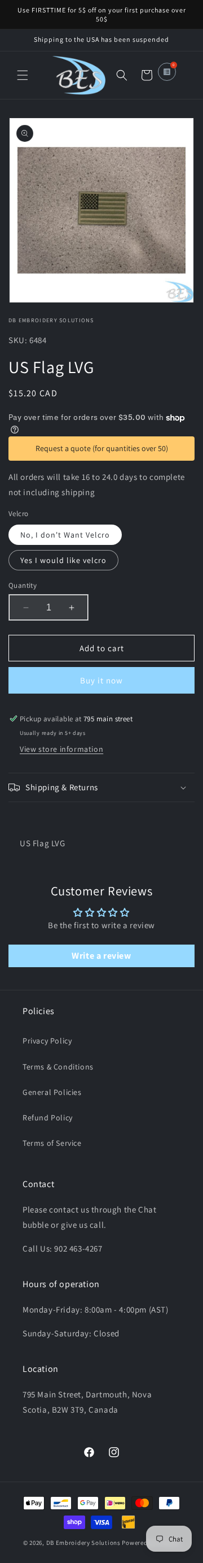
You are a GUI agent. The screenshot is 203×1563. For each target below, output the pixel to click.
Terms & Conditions (58, 1067)
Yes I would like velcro (63, 560)
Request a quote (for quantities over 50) (102, 448)
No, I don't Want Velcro (65, 535)
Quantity (22, 585)
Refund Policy (48, 1117)
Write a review (101, 956)
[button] (22, 75)
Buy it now (101, 680)
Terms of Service (52, 1143)
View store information (61, 749)
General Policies (52, 1092)
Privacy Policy (47, 1041)
